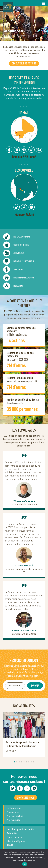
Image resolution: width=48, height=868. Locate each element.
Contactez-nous (25, 797)
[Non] (44, 858)
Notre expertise (15, 815)
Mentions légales (16, 841)
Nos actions (13, 811)
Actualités (12, 833)
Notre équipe (13, 819)
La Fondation (14, 807)
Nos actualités (24, 706)
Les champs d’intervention (21, 829)
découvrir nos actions (24, 63)
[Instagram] (13, 789)
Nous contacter (15, 837)
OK (24, 864)
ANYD (10, 845)
